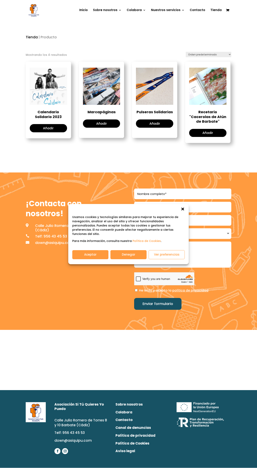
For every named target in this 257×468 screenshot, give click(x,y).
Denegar (128, 254)
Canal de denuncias (133, 427)
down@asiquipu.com (54, 242)
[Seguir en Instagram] (65, 451)
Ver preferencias (166, 254)
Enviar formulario (158, 303)
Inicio (83, 10)
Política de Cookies (147, 241)
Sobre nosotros (105, 10)
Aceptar (90, 254)
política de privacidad (190, 290)
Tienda (216, 10)
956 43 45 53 (55, 236)
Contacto (197, 10)
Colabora (134, 10)
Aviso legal (125, 451)
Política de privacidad (135, 435)
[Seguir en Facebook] (57, 451)
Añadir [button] (48, 128)
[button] (183, 209)
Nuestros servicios (166, 10)
